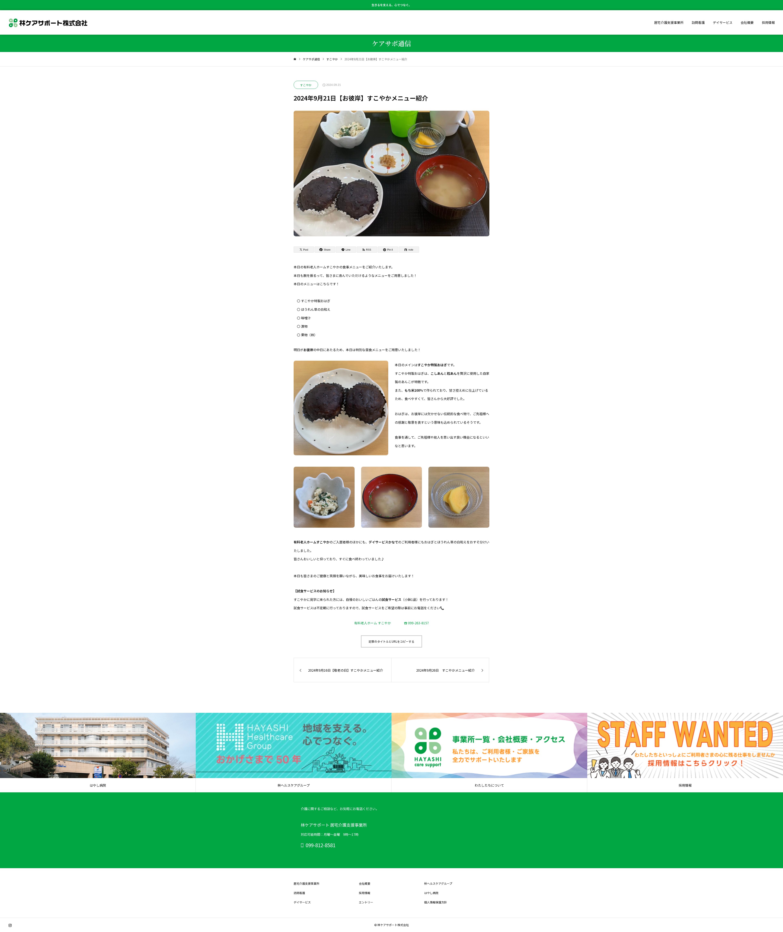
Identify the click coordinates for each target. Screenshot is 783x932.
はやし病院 (431, 893)
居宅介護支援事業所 (668, 22)
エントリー (366, 902)
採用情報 (768, 22)
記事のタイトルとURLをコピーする (391, 641)
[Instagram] (10, 925)
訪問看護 (698, 22)
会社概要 (747, 22)
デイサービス (722, 22)
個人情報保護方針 (435, 902)
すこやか (306, 85)
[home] (295, 59)
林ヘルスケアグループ (438, 883)
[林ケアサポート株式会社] (48, 22)
